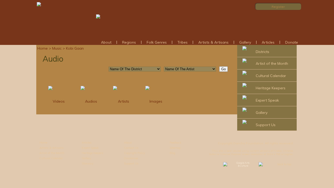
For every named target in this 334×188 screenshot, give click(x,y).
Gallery (245, 42)
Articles (268, 42)
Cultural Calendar (271, 75)
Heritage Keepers (270, 88)
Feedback (175, 142)
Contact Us (131, 148)
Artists (123, 101)
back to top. (284, 164)
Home (42, 48)
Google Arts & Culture (242, 164)
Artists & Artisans (213, 42)
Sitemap (175, 148)
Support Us (266, 124)
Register (278, 7)
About (106, 42)
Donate (291, 42)
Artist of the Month (272, 63)
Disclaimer (131, 158)
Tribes (182, 42)
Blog (172, 153)
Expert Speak (267, 100)
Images (156, 101)
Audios (91, 101)
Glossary (87, 163)
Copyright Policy (134, 153)
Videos (59, 101)
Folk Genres (157, 42)
